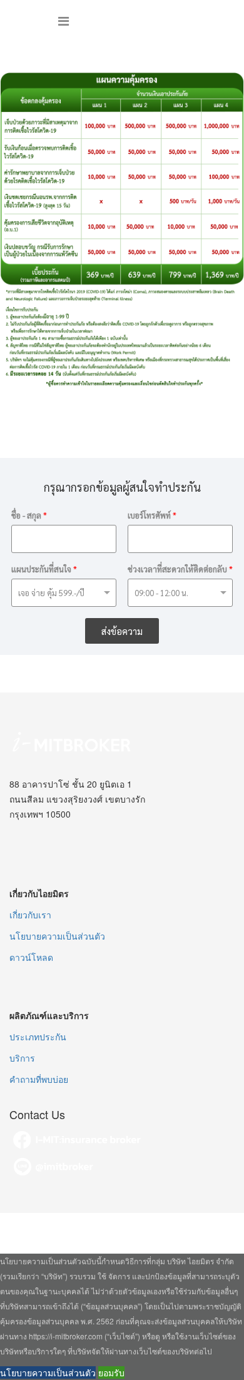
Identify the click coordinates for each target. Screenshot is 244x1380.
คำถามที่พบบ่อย (38, 1079)
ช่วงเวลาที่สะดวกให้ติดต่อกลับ (180, 569)
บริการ (22, 1058)
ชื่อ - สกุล (29, 515)
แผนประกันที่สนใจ (44, 569)
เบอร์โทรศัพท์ (152, 515)
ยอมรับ (111, 1372)
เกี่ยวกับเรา (30, 914)
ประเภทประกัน (37, 1036)
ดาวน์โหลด (31, 957)
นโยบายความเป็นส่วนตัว (57, 936)
